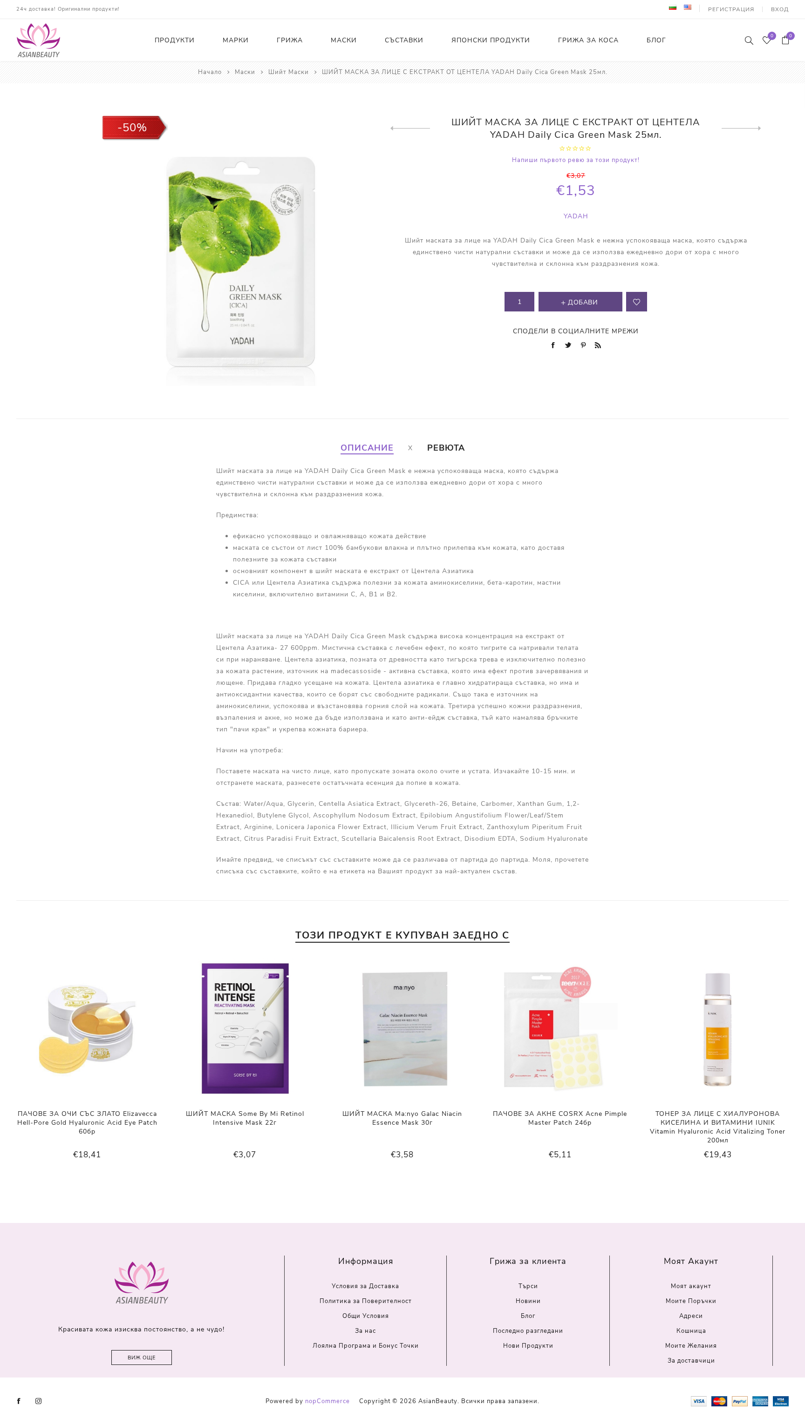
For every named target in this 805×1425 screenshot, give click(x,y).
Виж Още (142, 1357)
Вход (780, 9)
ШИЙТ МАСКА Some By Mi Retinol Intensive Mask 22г (245, 1118)
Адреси (691, 1316)
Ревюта (446, 447)
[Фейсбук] (19, 1401)
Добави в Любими (87, 1029)
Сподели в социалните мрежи (576, 331)
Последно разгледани (528, 1331)
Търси (528, 1286)
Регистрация (731, 9)
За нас (365, 1331)
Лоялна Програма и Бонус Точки (366, 1346)
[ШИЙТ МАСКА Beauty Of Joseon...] (741, 128)
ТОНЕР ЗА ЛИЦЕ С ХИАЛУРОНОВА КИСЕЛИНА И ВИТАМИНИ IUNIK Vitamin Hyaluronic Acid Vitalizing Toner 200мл (717, 1127)
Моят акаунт (691, 1286)
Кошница (691, 1331)
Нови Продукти (528, 1346)
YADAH (576, 216)
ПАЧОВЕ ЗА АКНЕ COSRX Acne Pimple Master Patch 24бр (560, 1118)
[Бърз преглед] (68, 1029)
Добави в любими (636, 301)
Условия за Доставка (365, 1286)
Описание (367, 447)
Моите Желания (691, 1346)
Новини (528, 1301)
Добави (106, 1029)
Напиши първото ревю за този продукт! (576, 160)
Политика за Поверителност (366, 1301)
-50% (132, 127)
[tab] (367, 447)
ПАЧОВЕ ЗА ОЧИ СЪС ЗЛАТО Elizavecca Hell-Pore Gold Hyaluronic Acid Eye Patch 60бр (87, 1122)
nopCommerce (327, 1401)
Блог (528, 1316)
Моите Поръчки (691, 1301)
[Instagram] (38, 1401)
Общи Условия (365, 1316)
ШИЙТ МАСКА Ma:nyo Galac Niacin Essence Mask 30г (402, 1118)
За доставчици (691, 1361)
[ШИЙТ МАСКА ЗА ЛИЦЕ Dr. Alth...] (410, 128)
